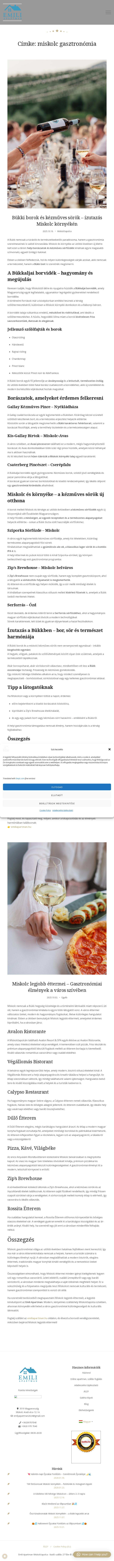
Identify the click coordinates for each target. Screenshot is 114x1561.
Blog (86, 1404)
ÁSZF (86, 1391)
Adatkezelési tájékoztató (62, 810)
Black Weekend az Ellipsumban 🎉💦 (59, 1503)
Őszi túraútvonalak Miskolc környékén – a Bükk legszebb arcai (59, 1513)
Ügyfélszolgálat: (23, 1432)
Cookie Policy (45, 810)
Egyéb (64, 997)
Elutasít (57, 795)
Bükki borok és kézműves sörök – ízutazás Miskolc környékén (57, 220)
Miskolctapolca (64, 231)
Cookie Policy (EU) (62, 1546)
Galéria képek (86, 1397)
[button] (109, 749)
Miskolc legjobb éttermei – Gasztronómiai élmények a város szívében (57, 987)
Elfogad (57, 787)
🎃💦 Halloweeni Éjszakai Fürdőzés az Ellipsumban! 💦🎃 (59, 1523)
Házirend (86, 1372)
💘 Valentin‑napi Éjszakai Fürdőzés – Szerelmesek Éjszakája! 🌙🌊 (59, 1474)
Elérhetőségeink (86, 1410)
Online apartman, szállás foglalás (86, 1379)
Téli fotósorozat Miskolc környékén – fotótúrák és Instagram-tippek (59, 1484)
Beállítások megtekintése (57, 803)
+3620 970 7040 (29, 1426)
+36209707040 (29, 1422)
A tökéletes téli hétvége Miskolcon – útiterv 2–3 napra (59, 1493)
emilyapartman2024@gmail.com (29, 1415)
